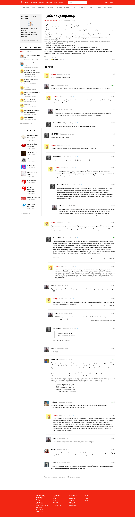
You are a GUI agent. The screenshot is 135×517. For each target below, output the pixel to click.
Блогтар (41, 2)
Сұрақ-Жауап (57, 505)
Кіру (106, 2)
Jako (52, 85)
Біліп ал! (61, 2)
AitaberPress (31, 180)
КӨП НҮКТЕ (27, 105)
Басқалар (108, 7)
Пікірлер (22, 52)
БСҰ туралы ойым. (29, 99)
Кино (33, 7)
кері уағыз (56, 57)
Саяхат (91, 7)
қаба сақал (49, 57)
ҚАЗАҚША (27, 87)
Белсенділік (72, 505)
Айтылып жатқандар (30, 48)
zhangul (55, 60)
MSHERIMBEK (57, 123)
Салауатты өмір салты (52, 20)
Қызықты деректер (33, 197)
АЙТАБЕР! (24, 2)
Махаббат (41, 7)
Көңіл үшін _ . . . (32, 152)
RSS (37, 40)
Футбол (59, 7)
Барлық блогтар (25, 213)
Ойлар (74, 7)
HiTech (50, 7)
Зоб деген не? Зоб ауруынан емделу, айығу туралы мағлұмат (32, 72)
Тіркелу (112, 2)
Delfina (53, 449)
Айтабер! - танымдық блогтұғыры (31, 189)
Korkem (53, 463)
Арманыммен (28, 117)
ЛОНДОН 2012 (31, 165)
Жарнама (56, 503)
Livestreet (39, 507)
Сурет (66, 7)
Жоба (55, 2)
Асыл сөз (82, 7)
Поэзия (26, 7)
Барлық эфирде (24, 123)
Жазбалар (34, 2)
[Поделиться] (63, 59)
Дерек (99, 7)
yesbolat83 (54, 402)
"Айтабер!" (39, 502)
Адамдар (49, 2)
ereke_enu (54, 359)
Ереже (54, 500)
